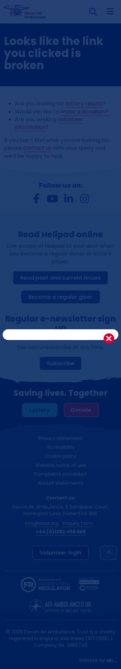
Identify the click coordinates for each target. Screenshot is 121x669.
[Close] (109, 338)
